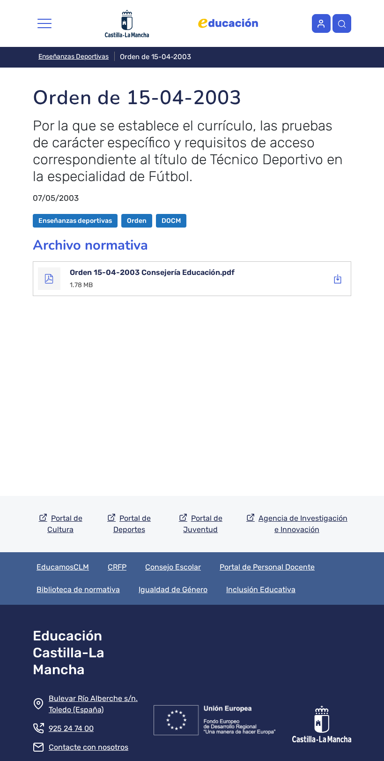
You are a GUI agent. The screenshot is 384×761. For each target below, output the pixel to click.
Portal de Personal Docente (267, 567)
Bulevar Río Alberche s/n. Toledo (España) (93, 704)
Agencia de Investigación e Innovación (302, 524)
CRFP (117, 567)
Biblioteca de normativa (78, 589)
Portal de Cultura (64, 524)
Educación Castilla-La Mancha (68, 652)
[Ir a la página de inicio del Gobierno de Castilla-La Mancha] (321, 718)
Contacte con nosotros (88, 747)
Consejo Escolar (173, 567)
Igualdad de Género (173, 589)
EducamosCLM (63, 567)
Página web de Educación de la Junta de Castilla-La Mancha (228, 23)
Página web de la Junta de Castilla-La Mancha (127, 23)
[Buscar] (341, 23)
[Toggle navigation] (44, 23)
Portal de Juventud (202, 524)
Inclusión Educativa (260, 589)
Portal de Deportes (132, 524)
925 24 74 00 (71, 728)
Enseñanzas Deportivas (73, 57)
